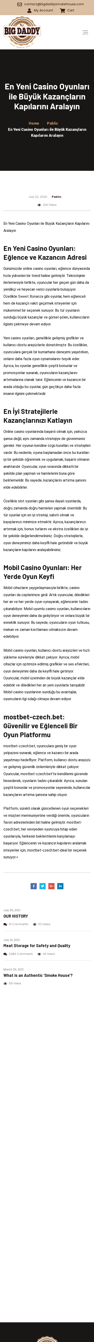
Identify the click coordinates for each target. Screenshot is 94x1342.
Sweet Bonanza (30, 296)
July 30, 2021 (11, 910)
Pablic (56, 196)
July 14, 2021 (11, 940)
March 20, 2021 (13, 969)
